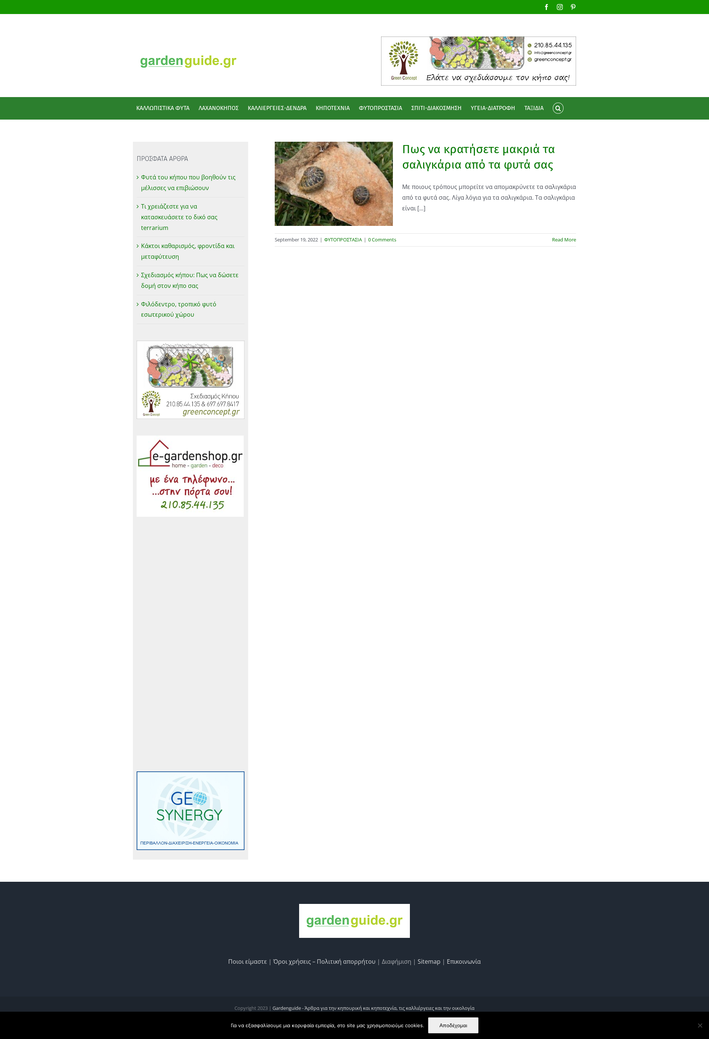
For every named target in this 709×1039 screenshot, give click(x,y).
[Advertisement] (190, 644)
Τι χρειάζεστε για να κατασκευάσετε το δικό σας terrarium (179, 217)
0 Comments (382, 239)
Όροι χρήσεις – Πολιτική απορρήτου (324, 961)
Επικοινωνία (464, 961)
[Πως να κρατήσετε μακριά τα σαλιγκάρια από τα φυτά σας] (334, 184)
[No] (699, 1025)
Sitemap (429, 961)
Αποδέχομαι (453, 1025)
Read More (564, 239)
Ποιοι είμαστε (247, 961)
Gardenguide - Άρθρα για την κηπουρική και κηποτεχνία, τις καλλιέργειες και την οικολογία (374, 1008)
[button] (558, 108)
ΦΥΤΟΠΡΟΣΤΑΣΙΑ (343, 239)
